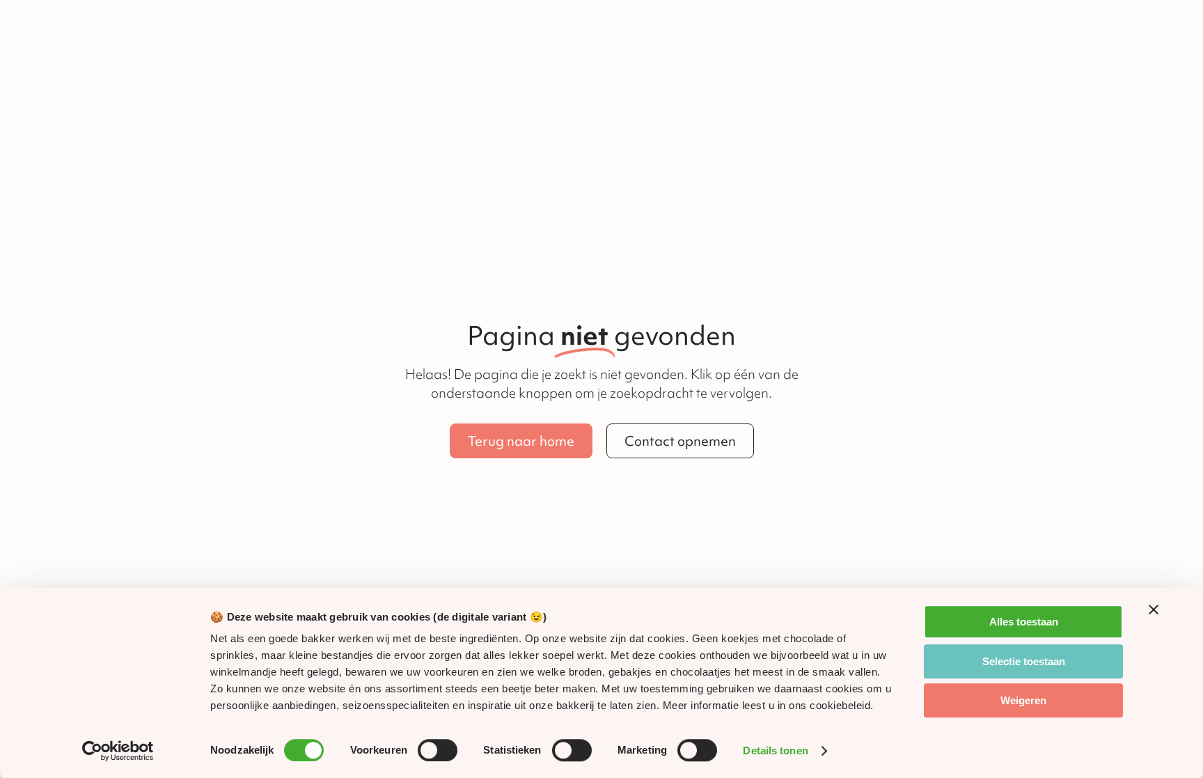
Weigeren (1023, 700)
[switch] (437, 750)
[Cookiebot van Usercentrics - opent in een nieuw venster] (118, 750)
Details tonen (775, 750)
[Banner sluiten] (1153, 609)
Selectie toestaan (1023, 661)
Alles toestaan (1023, 622)
